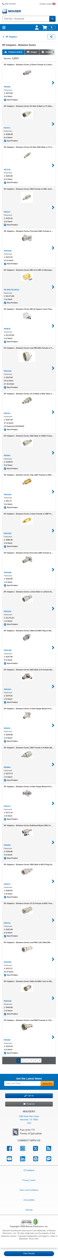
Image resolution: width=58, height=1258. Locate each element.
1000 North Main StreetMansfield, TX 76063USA (29, 1119)
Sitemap (29, 1210)
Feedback (30, 1170)
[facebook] (9, 1148)
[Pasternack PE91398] (53, 647)
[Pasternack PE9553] (53, 725)
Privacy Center (29, 1180)
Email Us (30, 1104)
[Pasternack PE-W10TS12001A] (53, 287)
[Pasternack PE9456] (53, 82)
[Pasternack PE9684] (53, 764)
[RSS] (49, 1148)
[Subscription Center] (36, 1158)
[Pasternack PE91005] (53, 491)
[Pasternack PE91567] (53, 686)
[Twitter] (36, 1148)
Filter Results (29, 1253)
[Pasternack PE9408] (53, 842)
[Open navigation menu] (4, 27)
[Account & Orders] (37, 27)
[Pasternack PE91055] (53, 530)
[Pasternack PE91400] (53, 998)
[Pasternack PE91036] (53, 368)
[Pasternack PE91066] (53, 569)
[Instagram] (22, 1148)
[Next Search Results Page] (39, 1060)
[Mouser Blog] (49, 1158)
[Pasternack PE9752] (53, 920)
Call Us (30, 1096)
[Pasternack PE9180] (53, 1037)
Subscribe (47, 1083)
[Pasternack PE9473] (53, 881)
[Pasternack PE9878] (53, 326)
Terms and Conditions (29, 1190)
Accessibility (29, 1200)
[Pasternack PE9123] (53, 803)
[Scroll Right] (54, 52)
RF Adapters (11, 37)
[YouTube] (9, 1158)
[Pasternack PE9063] (53, 452)
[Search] (52, 19)
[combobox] (26, 19)
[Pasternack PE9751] (53, 412)
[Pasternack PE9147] (53, 207)
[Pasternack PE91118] (53, 608)
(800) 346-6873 (10, 4)
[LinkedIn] (22, 1158)
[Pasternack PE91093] (53, 959)
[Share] (51, 36)
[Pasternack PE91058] (53, 248)
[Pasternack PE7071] (53, 124)
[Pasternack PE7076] (53, 165)
